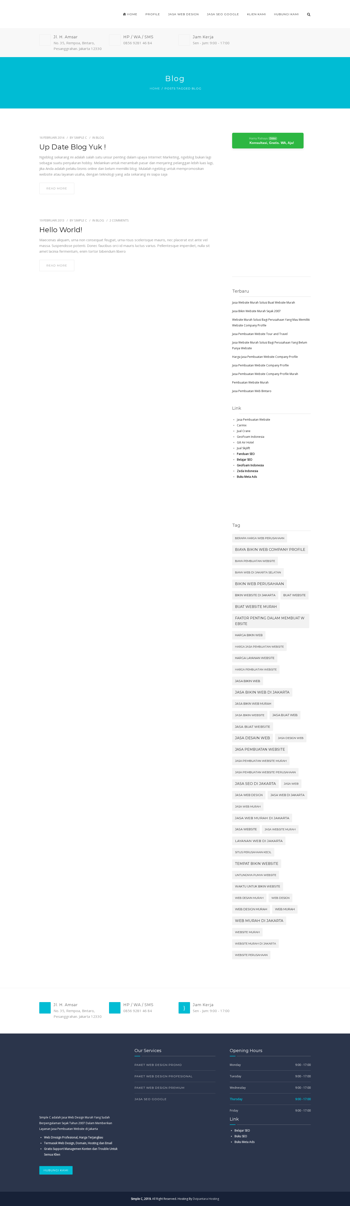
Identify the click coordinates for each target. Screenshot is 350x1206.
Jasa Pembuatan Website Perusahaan (265, 772)
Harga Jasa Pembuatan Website (259, 646)
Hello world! (60, 230)
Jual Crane (243, 431)
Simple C (80, 137)
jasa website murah (280, 829)
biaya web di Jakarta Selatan (258, 572)
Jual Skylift (243, 448)
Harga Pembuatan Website (256, 669)
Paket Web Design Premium (160, 1087)
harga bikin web (249, 635)
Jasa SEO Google (223, 14)
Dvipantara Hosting (206, 1199)
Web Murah (285, 909)
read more (56, 188)
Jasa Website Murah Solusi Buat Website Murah (263, 302)
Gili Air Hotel (245, 442)
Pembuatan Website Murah (250, 382)
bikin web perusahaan (259, 584)
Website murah (247, 932)
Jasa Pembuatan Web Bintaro (251, 391)
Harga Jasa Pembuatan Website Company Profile (265, 357)
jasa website (246, 829)
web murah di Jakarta (259, 921)
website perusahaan (251, 955)
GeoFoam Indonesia (250, 437)
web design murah (251, 909)
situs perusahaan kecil (253, 852)
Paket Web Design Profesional (164, 1076)
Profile (152, 14)
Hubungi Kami (286, 14)
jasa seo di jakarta (255, 784)
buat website (294, 595)
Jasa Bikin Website (250, 715)
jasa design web (291, 738)
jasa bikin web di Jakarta (262, 692)
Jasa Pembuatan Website (253, 420)
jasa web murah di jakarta (262, 818)
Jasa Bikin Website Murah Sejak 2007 (256, 311)
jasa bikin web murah (253, 703)
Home (155, 88)
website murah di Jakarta (255, 943)
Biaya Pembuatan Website (255, 561)
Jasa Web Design (183, 14)
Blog (100, 137)
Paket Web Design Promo (158, 1065)
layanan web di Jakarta (259, 841)
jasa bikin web (247, 681)
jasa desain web (252, 738)
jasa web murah (248, 806)
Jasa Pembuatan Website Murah (261, 761)
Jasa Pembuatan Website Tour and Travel (260, 334)
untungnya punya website (255, 875)
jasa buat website (252, 727)
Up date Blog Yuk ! (72, 147)
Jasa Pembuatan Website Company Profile (260, 365)
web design (280, 898)
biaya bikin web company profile (270, 549)
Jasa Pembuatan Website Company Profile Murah (265, 374)
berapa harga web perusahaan (259, 538)
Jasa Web (291, 783)
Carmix (241, 425)
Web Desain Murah (249, 898)
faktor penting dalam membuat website (270, 621)
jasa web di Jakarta (287, 795)
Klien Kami (256, 14)
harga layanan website (255, 658)
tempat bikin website (256, 863)
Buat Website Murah (256, 607)
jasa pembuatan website (260, 749)
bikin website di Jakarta (255, 595)
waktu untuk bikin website (257, 886)
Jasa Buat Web (285, 715)
